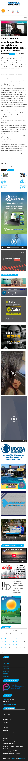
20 (13, 644)
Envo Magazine (22, 758)
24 (2, 647)
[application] (14, 241)
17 (2, 644)
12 (9, 641)
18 (5, 644)
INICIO (4, 661)
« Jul (2, 652)
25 (5, 647)
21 (16, 644)
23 (24, 644)
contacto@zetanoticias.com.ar (9, 704)
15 (20, 641)
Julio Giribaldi (21, 53)
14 (16, 641)
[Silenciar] (23, 247)
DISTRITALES (6, 668)
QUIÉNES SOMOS (6, 676)
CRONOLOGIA (6, 671)
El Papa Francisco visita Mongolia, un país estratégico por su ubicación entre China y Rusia (23, 183)
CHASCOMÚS (6, 663)
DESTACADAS (6, 666)
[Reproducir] (2, 247)
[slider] (13, 247)
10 (2, 641)
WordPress (13, 758)
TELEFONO (5, 699)
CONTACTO (5, 674)
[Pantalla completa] (25, 247)
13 (13, 641)
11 (5, 641)
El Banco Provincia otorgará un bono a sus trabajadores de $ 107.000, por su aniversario (4, 183)
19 (9, 644)
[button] (14, 241)
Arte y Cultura (10, 170)
